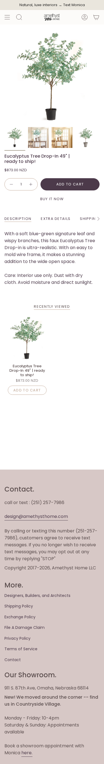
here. (26, 753)
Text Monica (74, 5)
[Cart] (96, 17)
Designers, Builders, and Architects (37, 595)
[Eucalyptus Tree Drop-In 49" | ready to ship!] (27, 338)
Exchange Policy (19, 617)
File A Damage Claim (24, 627)
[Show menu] (7, 17)
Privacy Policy (17, 638)
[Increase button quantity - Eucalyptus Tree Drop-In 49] (31, 184)
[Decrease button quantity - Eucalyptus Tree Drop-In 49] (11, 184)
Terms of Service (20, 649)
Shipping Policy (18, 606)
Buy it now (52, 199)
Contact (12, 660)
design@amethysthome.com (36, 516)
